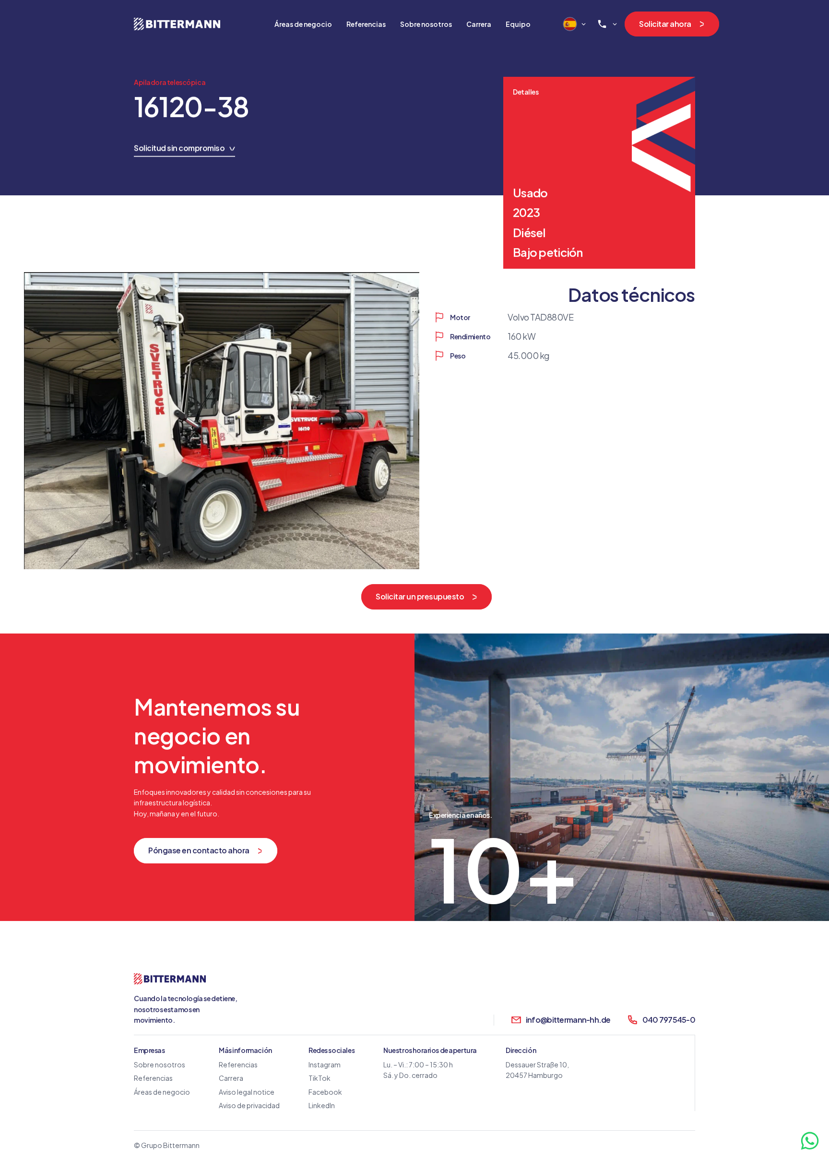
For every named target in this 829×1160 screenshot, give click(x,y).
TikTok (319, 1077)
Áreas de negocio (303, 23)
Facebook (325, 1091)
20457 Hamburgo (534, 1074)
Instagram (324, 1064)
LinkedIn (321, 1105)
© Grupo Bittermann (167, 1144)
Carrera (231, 1077)
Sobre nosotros (159, 1064)
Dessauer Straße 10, (537, 1064)
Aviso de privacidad (249, 1105)
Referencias (153, 1077)
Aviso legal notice (246, 1091)
